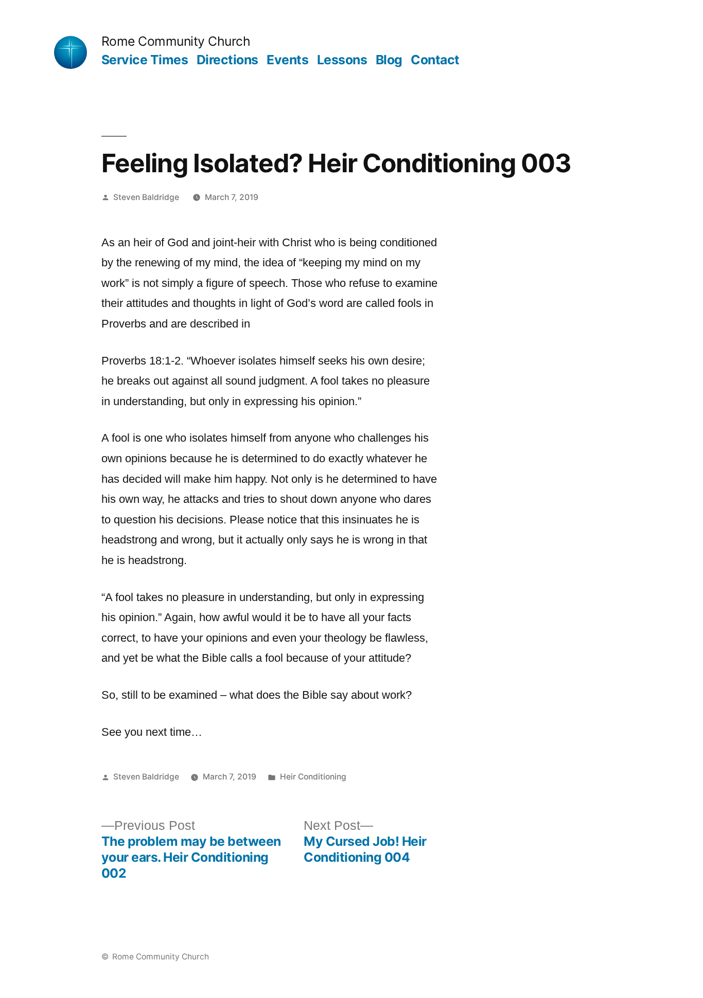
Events (287, 59)
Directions (227, 59)
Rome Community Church (176, 41)
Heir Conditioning (313, 777)
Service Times (144, 59)
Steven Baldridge (146, 197)
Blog (389, 59)
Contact (435, 59)
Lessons (342, 59)
